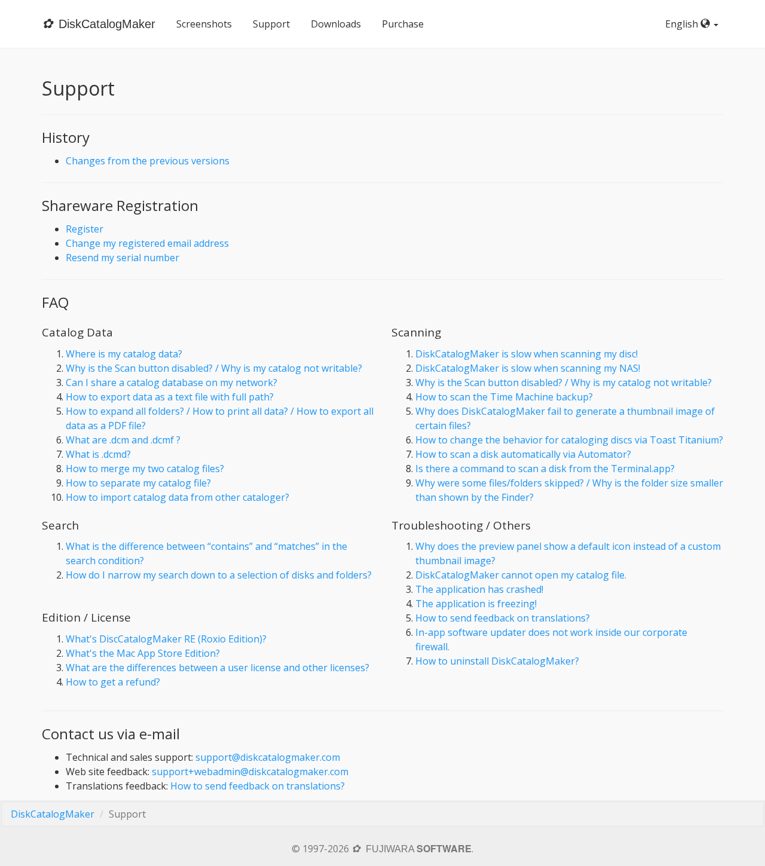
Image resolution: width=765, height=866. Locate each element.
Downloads (336, 23)
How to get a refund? (113, 681)
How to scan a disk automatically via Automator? (523, 454)
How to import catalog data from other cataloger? (177, 497)
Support (271, 23)
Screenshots (204, 23)
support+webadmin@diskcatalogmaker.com (250, 771)
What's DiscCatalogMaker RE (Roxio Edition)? (166, 638)
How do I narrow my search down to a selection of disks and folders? (219, 575)
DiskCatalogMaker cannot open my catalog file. (520, 575)
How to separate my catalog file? (138, 482)
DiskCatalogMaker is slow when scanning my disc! (526, 353)
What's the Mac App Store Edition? (143, 653)
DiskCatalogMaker (52, 814)
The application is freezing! (476, 603)
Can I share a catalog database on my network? (171, 382)
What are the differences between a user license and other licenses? (217, 667)
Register (84, 228)
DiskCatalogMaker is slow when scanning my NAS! (527, 368)
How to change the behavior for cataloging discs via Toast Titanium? (569, 439)
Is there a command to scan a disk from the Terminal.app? (545, 468)
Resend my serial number (122, 257)
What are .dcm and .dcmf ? (123, 439)
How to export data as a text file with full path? (170, 396)
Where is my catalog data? (124, 353)
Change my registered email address (147, 243)
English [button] (682, 23)
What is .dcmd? (98, 454)
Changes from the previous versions (148, 160)
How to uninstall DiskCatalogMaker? (497, 661)
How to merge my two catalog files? (145, 468)
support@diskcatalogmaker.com (267, 757)
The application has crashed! (479, 589)
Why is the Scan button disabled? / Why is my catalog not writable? (214, 368)
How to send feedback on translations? (502, 618)
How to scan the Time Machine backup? (504, 396)
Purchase (403, 23)
